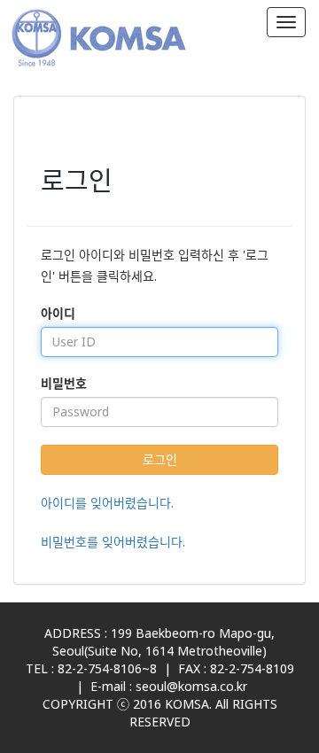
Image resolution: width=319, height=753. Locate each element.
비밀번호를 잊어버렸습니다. (113, 541)
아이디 (58, 313)
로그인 (160, 459)
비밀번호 (64, 383)
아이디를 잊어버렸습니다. (107, 502)
